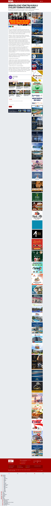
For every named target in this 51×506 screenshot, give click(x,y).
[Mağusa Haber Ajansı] (10, 1)
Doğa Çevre (9, 470)
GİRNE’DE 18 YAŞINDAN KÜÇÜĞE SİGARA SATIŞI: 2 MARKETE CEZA (27, 95)
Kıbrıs (15, 1)
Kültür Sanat (5, 487)
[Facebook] (34, 461)
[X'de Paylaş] (10, 26)
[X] (35, 461)
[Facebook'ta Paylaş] (9, 26)
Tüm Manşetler (11, 467)
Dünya (20, 1)
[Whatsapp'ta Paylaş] (11, 26)
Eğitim (5, 486)
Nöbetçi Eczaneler (6, 499)
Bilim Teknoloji (6, 484)
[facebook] (9, 473)
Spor (25, 1)
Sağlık (4, 488)
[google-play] (39, 462)
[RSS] (40, 461)
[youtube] (34, 473)
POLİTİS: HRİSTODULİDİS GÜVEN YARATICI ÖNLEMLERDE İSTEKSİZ (27, 87)
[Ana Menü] (42, 1)
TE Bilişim (41, 470)
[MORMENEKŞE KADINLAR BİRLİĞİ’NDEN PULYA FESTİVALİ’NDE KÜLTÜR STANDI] (19, 84)
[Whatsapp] (39, 461)
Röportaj (3, 495)
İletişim (30, 1)
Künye (28, 1)
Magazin (23, 1)
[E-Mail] (13, 78)
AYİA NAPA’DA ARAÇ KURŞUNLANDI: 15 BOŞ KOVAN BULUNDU (12, 87)
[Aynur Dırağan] (10, 77)
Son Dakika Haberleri (20, 467)
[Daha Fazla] (12, 26)
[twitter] (17, 473)
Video (3, 492)
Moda (4, 481)
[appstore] (35, 462)
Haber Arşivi (28, 467)
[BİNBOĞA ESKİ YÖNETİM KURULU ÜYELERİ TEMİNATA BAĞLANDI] (19, 19)
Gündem (9, 3)
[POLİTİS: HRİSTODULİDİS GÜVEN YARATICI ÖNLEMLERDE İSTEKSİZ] (27, 84)
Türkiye (18, 1)
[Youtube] (37, 461)
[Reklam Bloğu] (37, 29)
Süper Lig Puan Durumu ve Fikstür (8, 502)
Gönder (10, 106)
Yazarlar (3, 493)
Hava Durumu (5, 500)
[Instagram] (36, 461)
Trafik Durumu (6, 501)
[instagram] (26, 473)
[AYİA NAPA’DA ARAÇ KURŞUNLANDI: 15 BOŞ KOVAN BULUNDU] (12, 84)
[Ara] (41, 1)
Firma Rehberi (4, 494)
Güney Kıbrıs (5, 478)
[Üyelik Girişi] (40, 1)
